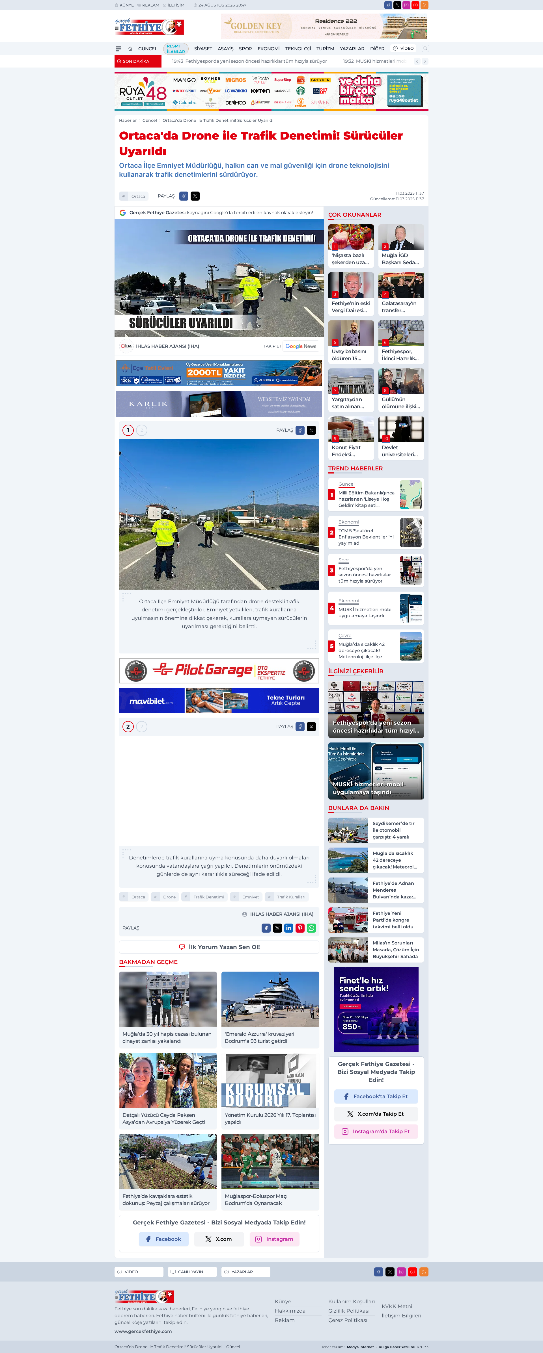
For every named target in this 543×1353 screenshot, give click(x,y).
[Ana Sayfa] (130, 49)
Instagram (279, 1239)
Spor (245, 48)
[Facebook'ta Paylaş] (183, 196)
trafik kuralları (291, 897)
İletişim (176, 5)
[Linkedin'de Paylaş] (288, 928)
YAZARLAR (242, 1271)
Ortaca (138, 196)
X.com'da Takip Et (381, 1114)
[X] (397, 5)
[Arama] (425, 48)
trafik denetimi (209, 897)
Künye (127, 5)
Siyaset (203, 48)
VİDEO (407, 48)
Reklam (150, 5)
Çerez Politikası (347, 1320)
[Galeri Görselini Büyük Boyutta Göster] (219, 514)
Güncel (148, 48)
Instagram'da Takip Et (381, 1131)
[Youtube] (415, 5)
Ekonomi (269, 48)
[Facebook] (388, 5)
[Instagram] (406, 5)
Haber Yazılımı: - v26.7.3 (374, 1347)
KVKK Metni (397, 1306)
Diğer (377, 48)
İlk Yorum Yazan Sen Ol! (224, 947)
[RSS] (424, 5)
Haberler (128, 120)
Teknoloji (298, 48)
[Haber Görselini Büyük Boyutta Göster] (219, 278)
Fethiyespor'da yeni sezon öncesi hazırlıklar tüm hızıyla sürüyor (243, 61)
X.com (224, 1239)
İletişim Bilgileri (401, 1316)
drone (169, 897)
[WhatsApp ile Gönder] (311, 928)
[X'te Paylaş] (195, 196)
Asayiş (226, 48)
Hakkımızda (290, 1311)
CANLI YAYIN (190, 1271)
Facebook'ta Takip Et (381, 1096)
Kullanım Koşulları (351, 1301)
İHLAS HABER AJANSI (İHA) (167, 346)
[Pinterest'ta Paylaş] (300, 928)
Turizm (325, 48)
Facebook (168, 1239)
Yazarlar (352, 48)
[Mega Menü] (118, 49)
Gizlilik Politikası (349, 1311)
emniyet (250, 897)
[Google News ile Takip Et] (301, 346)
